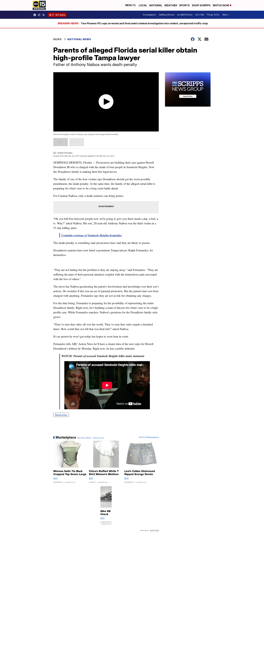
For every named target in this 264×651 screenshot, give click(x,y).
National (155, 5)
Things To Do (213, 14)
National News (79, 39)
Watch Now (221, 5)
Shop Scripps (201, 5)
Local (143, 5)
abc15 (35, 15)
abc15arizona (40, 15)
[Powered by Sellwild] (154, 530)
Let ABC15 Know (185, 14)
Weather (170, 5)
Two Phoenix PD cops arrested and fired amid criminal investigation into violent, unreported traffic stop (144, 23)
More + (226, 14)
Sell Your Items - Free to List (90, 438)
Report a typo (61, 415)
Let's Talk (199, 14)
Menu (129, 5)
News (57, 39)
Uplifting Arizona (166, 14)
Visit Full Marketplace (149, 437)
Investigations (149, 14)
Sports (184, 5)
